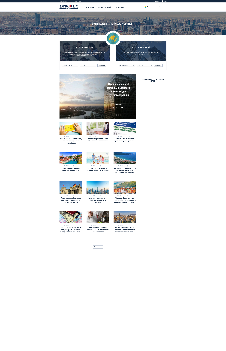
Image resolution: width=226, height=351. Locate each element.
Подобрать (102, 65)
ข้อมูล (79, 1)
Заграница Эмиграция (69, 7)
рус (72, 1)
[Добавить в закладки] (132, 79)
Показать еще (98, 247)
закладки (157, 1)
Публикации (120, 7)
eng (76, 1)
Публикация (118, 104)
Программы (90, 7)
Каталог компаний (104, 7)
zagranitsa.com (65, 1)
